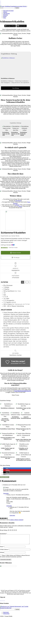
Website (2, 552)
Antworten (6, 493)
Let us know (14, 363)
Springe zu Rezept (11, 25)
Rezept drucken (22, 25)
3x (28, 282)
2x (25, 282)
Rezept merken (5, 477)
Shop (4, 17)
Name (2, 546)
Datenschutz (6, 613)
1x (22, 282)
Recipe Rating (3, 530)
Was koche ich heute (8, 10)
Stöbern (5, 12)
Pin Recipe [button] (16, 257)
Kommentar (3, 533)
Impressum (6, 612)
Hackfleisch (18, 200)
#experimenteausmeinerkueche (22, 391)
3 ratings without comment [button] (16, 519)
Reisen (5, 16)
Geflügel (17, 204)
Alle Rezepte (6, 13)
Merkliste (5, 15)
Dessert (20, 206)
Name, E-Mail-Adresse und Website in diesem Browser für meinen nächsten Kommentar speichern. (15, 556)
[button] (1, 248)
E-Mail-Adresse (4, 549)
